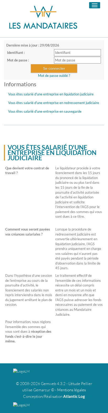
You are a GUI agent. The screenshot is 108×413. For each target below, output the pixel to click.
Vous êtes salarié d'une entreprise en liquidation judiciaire (51, 94)
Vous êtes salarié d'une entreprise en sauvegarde (45, 111)
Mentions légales (71, 389)
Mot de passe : (18, 60)
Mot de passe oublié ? (54, 75)
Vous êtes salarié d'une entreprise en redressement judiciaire (53, 103)
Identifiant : (16, 52)
